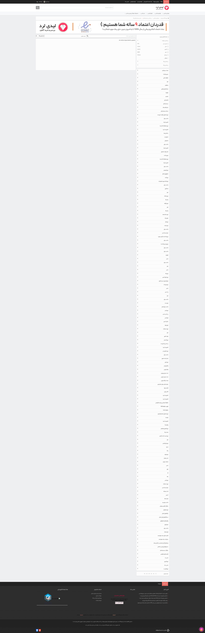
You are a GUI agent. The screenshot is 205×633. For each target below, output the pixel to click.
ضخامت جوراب (165, 462)
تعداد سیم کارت (165, 70)
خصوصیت (166, 137)
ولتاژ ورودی (166, 366)
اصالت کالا (166, 499)
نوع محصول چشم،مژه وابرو (163, 414)
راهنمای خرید (139, 2)
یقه (167, 476)
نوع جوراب (166, 454)
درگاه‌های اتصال (165, 513)
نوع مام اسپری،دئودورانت (163, 181)
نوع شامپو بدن (165, 351)
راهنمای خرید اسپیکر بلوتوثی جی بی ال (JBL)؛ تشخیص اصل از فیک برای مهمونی (152, 603)
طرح (167, 469)
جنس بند (166, 558)
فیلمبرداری (166, 100)
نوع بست (166, 303)
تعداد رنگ (166, 432)
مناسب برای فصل (165, 307)
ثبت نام (40, 2)
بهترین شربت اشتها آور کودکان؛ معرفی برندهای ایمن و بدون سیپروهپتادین (153, 593)
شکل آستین (166, 321)
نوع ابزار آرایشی (165, 443)
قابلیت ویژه (166, 388)
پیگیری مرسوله (156, 2)
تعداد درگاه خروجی (164, 381)
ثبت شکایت (165, 584)
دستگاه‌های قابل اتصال (163, 517)
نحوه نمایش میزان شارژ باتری (163, 384)
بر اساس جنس (165, 314)
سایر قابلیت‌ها (165, 107)
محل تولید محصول (164, 152)
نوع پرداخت (166, 155)
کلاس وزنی (166, 392)
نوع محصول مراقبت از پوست (162, 115)
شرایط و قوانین (133, 2)
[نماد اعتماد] (102, 27)
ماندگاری (166, 189)
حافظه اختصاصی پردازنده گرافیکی (162, 403)
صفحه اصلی (166, 2)
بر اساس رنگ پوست (164, 344)
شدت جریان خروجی (164, 377)
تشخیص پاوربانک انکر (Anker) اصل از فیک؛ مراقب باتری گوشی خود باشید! (153, 598)
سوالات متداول (99, 596)
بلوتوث (167, 93)
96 (144, 573)
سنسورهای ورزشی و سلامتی (163, 547)
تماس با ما (127, 2)
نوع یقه (166, 273)
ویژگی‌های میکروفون (164, 521)
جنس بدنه (166, 565)
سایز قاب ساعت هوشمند (163, 539)
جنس (167, 259)
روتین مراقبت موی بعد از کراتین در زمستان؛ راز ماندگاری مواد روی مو (154, 600)
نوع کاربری (166, 561)
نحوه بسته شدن (165, 233)
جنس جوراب (166, 458)
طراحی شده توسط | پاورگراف (161, 630)
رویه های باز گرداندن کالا (97, 598)
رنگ (167, 451)
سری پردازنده (165, 74)
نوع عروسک (166, 285)
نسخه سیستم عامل (164, 111)
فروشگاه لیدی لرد (105, 625)
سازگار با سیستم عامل (164, 550)
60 (146, 573)
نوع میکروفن (165, 510)
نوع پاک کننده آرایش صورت (163, 237)
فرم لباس (166, 318)
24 (153, 573)
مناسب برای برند (165, 502)
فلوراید (167, 255)
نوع (167, 81)
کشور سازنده (165, 122)
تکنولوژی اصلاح (165, 174)
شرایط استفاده (99, 600)
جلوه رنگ (166, 218)
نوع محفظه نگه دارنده (164, 126)
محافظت (166, 85)
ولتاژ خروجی (166, 369)
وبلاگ (161, 2)
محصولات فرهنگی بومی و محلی (132, 13)
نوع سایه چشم (165, 214)
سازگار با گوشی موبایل (164, 506)
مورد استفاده (165, 329)
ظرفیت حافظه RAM (164, 406)
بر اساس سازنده (165, 41)
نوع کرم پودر (166, 170)
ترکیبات (166, 417)
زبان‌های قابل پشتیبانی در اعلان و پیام (161, 543)
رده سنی (166, 292)
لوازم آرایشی (150, 13)
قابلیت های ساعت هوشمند (163, 536)
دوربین (166, 96)
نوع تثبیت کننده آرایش (163, 436)
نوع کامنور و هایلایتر (164, 428)
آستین (167, 495)
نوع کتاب (166, 177)
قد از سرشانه (165, 491)
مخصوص (166, 141)
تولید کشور (166, 336)
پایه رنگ (166, 200)
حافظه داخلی (165, 78)
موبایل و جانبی (166, 13)
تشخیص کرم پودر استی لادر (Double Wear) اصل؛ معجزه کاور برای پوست (153, 596)
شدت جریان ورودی (164, 373)
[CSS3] (37, 630)
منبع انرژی (166, 524)
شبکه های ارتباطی (164, 89)
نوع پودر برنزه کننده (164, 244)
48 (149, 573)
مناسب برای (166, 118)
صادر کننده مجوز (165, 358)
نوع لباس (166, 310)
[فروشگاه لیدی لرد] (161, 8)
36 (151, 573)
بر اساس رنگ (165, 61)
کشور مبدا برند (165, 129)
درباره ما (159, 584)
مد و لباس (143, 13)
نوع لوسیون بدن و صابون (163, 281)
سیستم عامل (165, 104)
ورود (37, 2)
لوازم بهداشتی (158, 13)
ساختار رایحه (166, 133)
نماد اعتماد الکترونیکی (148, 2)
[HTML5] (40, 630)
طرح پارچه (166, 325)
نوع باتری (166, 362)
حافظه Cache (165, 410)
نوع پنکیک (166, 196)
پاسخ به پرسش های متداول (96, 593)
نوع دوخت (166, 225)
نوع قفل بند (166, 569)
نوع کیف (166, 222)
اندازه (167, 447)
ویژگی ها (166, 425)
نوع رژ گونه (166, 203)
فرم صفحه (166, 532)
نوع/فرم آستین (165, 277)
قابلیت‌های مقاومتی (164, 554)
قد (167, 473)
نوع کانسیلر (166, 340)
